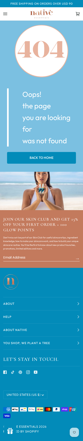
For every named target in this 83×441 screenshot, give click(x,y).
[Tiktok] (13, 372)
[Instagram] (28, 372)
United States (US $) (24, 395)
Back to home (42, 158)
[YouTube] (35, 372)
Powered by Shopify (21, 431)
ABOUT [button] (9, 304)
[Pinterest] (20, 372)
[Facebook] (5, 372)
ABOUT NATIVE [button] (15, 330)
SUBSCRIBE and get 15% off (77, 257)
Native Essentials (22, 426)
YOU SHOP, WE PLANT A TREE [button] (26, 343)
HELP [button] (7, 317)
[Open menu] (9, 13)
